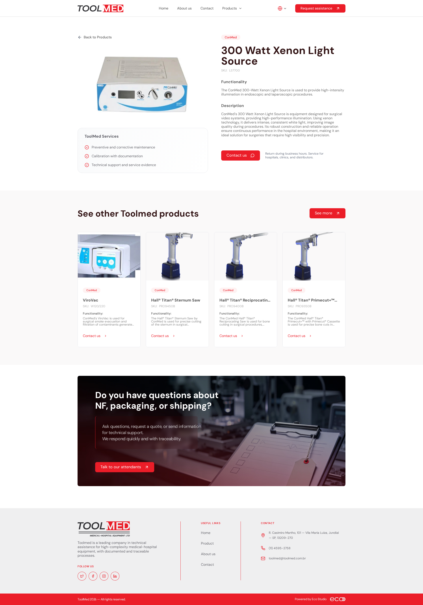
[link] (95, 336)
